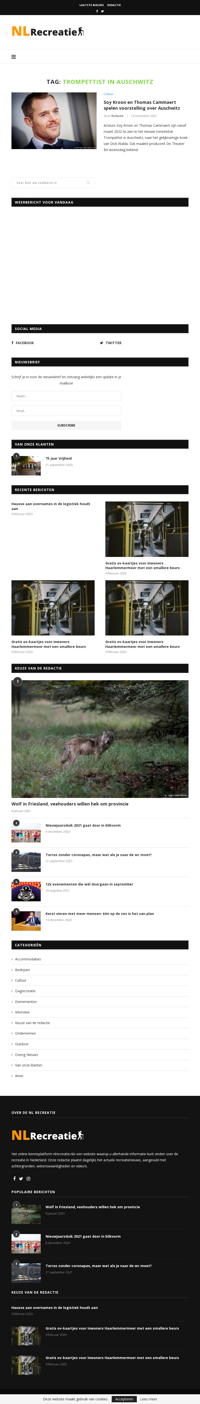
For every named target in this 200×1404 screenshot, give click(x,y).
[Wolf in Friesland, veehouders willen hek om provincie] (100, 739)
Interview (22, 1012)
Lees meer (148, 1399)
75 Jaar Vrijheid (59, 458)
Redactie (114, 5)
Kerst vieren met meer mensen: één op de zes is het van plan (100, 913)
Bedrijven (22, 969)
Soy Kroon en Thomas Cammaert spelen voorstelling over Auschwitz (142, 105)
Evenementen (26, 1001)
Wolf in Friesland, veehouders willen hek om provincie (70, 804)
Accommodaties (28, 959)
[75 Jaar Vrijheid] (26, 465)
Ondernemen (25, 1033)
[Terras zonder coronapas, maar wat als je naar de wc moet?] (26, 862)
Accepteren (124, 1399)
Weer (19, 1075)
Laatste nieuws (92, 5)
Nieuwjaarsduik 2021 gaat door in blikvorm (83, 825)
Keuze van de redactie (32, 1022)
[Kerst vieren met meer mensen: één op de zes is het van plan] (26, 921)
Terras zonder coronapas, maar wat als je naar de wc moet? (99, 854)
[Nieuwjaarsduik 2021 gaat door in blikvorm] (26, 832)
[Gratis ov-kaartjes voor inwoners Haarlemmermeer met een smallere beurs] (147, 529)
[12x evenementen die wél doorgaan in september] (26, 891)
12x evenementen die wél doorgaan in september (89, 884)
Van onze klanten (28, 1065)
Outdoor (22, 1044)
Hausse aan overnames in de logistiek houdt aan (50, 506)
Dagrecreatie (25, 991)
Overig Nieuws (26, 1054)
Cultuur (109, 94)
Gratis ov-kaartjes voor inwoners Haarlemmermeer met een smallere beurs (142, 565)
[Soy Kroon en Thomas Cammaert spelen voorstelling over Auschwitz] (54, 120)
